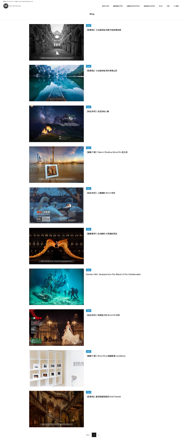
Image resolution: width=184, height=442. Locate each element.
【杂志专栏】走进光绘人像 (97, 111)
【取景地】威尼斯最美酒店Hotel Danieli (103, 396)
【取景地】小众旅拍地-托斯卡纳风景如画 (103, 29)
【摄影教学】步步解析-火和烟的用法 (101, 233)
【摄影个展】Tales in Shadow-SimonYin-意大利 (107, 152)
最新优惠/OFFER (118, 6)
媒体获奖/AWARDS (149, 6)
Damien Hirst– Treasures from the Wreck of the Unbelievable (113, 274)
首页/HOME (105, 6)
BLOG (160, 6)
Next (87, 435)
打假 (168, 6)
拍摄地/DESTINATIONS (133, 6)
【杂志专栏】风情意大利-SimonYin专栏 (103, 315)
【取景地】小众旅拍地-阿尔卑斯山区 (101, 70)
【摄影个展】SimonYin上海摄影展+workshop (105, 355)
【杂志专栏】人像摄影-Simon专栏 (100, 192)
